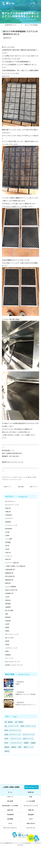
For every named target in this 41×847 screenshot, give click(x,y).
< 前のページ (7, 487)
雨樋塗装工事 (9, 573)
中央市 (7, 624)
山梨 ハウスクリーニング (11, 726)
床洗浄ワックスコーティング (14, 665)
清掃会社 (8, 600)
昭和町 (7, 627)
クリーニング (17, 479)
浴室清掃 (8, 607)
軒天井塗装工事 (10, 576)
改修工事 (8, 559)
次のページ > (34, 487)
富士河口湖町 (9, 610)
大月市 (7, 597)
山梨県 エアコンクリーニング (13, 734)
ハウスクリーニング (7, 479)
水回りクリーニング (28, 738)
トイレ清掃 (8, 539)
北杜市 (7, 549)
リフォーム (8, 556)
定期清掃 (8, 655)
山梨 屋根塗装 (9, 722)
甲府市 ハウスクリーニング (28, 726)
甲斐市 (7, 631)
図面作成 (13, 747)
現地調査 (8, 542)
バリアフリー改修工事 (12, 563)
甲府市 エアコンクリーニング (13, 730)
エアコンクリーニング (8, 477)
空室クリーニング (28, 747)
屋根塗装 (8, 617)
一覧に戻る (20, 487)
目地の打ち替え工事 (11, 590)
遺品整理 (8, 522)
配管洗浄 (8, 583)
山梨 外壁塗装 (19, 722)
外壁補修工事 (9, 593)
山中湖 (7, 532)
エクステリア (9, 518)
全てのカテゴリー (10, 501)
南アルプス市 (31, 477)
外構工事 (8, 512)
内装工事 (8, 552)
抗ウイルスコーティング (12, 662)
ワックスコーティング (16, 743)
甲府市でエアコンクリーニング (12, 462)
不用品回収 (8, 515)
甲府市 (7, 644)
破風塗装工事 (9, 580)
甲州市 (7, 546)
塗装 (6, 614)
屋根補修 (8, 604)
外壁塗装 (8, 621)
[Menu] (38, 3)
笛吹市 (7, 641)
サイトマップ (31, 828)
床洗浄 (6, 743)
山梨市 (7, 535)
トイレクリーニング (11, 525)
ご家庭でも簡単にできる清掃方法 (15, 566)
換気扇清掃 (8, 529)
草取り (7, 651)
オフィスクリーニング (21, 477)
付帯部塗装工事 (10, 569)
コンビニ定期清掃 (10, 586)
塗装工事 (8, 508)
